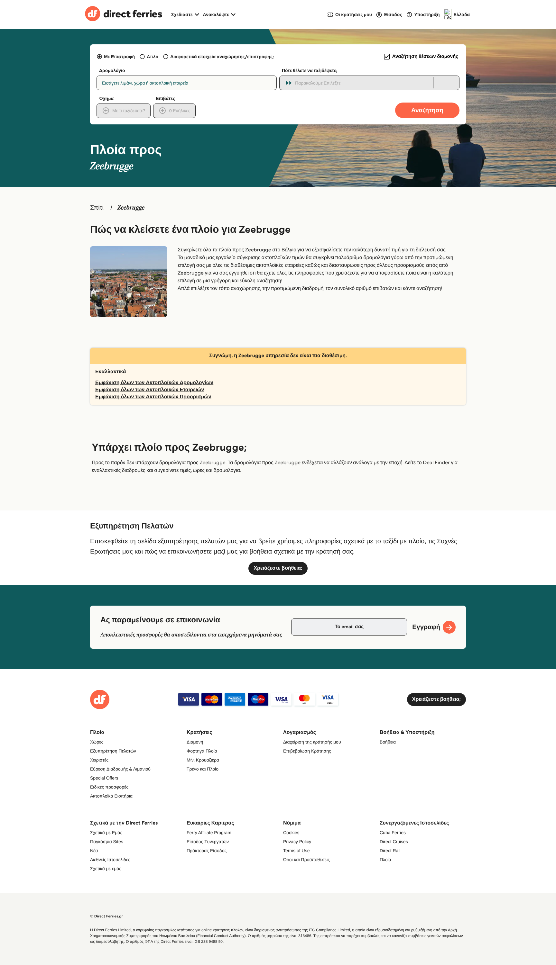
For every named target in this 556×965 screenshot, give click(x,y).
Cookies (291, 832)
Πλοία (385, 859)
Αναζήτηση (427, 110)
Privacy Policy (297, 841)
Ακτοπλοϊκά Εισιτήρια (111, 795)
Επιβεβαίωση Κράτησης (307, 750)
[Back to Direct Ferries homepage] (123, 14)
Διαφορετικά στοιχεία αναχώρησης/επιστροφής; (222, 56)
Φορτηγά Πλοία (202, 750)
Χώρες (96, 741)
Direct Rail (390, 850)
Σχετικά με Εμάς (106, 832)
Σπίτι (97, 207)
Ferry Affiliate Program (209, 832)
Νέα (94, 850)
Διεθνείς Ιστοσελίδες (110, 859)
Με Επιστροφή (119, 56)
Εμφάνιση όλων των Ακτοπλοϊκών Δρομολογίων (154, 382)
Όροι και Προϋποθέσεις (306, 859)
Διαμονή (195, 741)
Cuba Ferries (393, 832)
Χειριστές (99, 759)
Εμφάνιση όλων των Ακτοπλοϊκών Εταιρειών (149, 389)
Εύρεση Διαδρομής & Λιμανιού (120, 768)
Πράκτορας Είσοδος (207, 850)
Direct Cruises (394, 841)
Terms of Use (296, 850)
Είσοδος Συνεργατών (208, 841)
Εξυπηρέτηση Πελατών (113, 750)
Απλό (152, 56)
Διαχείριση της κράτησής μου (312, 741)
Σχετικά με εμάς (105, 868)
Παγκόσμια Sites (106, 841)
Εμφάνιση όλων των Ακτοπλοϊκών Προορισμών (153, 397)
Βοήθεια (388, 741)
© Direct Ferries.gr (106, 916)
